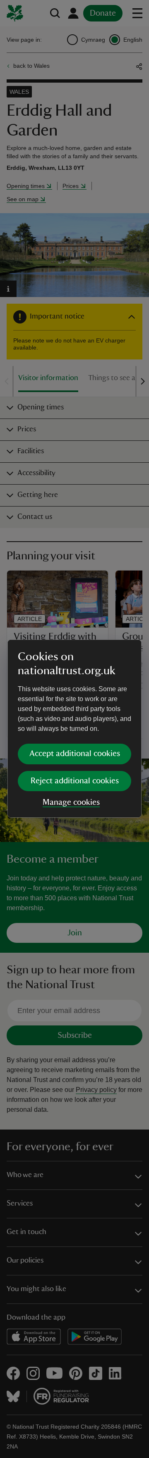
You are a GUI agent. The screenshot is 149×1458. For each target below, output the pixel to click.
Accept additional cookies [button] (74, 753)
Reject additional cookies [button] (75, 781)
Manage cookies (71, 802)
